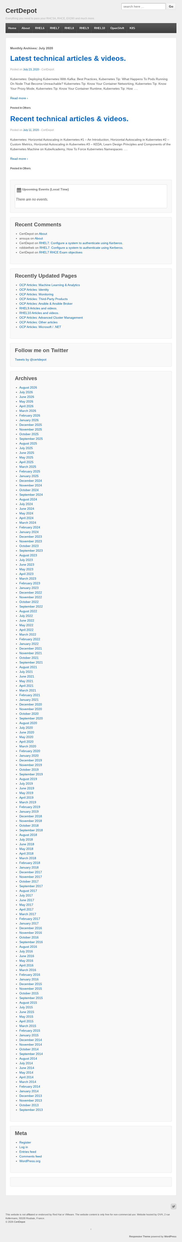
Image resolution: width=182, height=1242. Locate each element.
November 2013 (30, 1100)
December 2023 (30, 536)
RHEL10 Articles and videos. (39, 313)
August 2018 (28, 835)
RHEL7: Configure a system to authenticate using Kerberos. (81, 243)
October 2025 (29, 434)
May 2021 (26, 681)
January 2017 (29, 923)
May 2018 (26, 849)
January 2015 (29, 1035)
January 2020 (29, 755)
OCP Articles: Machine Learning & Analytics (49, 285)
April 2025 (26, 462)
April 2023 (26, 574)
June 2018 (26, 844)
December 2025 (30, 425)
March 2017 (27, 914)
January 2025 (29, 476)
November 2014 (30, 1044)
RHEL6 (39, 28)
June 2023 (26, 564)
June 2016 (26, 956)
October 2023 (29, 546)
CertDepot (21, 10)
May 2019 (26, 793)
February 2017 (29, 918)
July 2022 (26, 616)
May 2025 (26, 457)
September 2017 (31, 886)
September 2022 (31, 606)
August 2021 (28, 667)
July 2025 (26, 448)
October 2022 (29, 602)
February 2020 (29, 751)
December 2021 (30, 648)
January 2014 (29, 1091)
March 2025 (27, 466)
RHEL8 (69, 28)
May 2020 (26, 737)
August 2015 (28, 1002)
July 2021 (26, 671)
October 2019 (29, 769)
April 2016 (26, 965)
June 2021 (26, 676)
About (26, 28)
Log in (23, 1147)
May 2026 (26, 401)
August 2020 (28, 723)
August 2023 (28, 555)
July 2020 (26, 727)
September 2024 (31, 494)
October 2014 (29, 1049)
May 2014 (26, 1072)
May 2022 (26, 625)
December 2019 (30, 760)
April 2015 (26, 1021)
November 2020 (30, 709)
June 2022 (26, 620)
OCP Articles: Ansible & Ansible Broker (46, 303)
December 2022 (30, 592)
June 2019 (26, 788)
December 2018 (30, 816)
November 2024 (30, 485)
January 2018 (29, 867)
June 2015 (26, 1012)
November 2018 (30, 821)
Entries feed (27, 1151)
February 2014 (29, 1086)
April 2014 (26, 1077)
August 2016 (28, 946)
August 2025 (28, 443)
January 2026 (29, 420)
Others (27, 107)
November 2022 (30, 597)
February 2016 (29, 974)
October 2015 (29, 993)
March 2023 (27, 578)
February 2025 (29, 471)
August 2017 (28, 891)
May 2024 (26, 513)
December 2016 (30, 928)
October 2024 (29, 490)
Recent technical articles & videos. (69, 119)
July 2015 (26, 1007)
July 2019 (26, 783)
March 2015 (27, 1026)
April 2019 (26, 797)
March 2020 (27, 746)
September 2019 (31, 774)
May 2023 (26, 569)
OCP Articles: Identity (34, 289)
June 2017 (26, 900)
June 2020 (26, 732)
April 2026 (26, 406)
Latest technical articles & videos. (68, 58)
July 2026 (26, 392)
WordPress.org (29, 1161)
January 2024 (29, 532)
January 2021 (29, 699)
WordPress (170, 1236)
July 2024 (26, 504)
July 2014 (26, 1063)
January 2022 (29, 644)
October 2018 (29, 825)
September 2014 (31, 1054)
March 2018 (27, 858)
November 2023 (30, 541)
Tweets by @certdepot (30, 359)
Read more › (19, 98)
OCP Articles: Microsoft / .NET (40, 327)
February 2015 (29, 1030)
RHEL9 (84, 28)
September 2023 (31, 550)
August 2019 (28, 779)
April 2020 (26, 741)
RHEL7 (54, 28)
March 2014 (27, 1082)
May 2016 (26, 960)
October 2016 (29, 937)
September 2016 (31, 942)
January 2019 (29, 811)
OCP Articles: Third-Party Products (43, 299)
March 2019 (27, 802)
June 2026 (26, 397)
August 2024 (28, 499)
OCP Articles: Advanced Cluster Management (51, 317)
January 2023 (29, 588)
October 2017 (29, 881)
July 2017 (26, 895)
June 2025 (26, 452)
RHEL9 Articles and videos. (38, 308)
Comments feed (30, 1156)
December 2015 (30, 984)
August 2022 (28, 611)
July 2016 (26, 951)
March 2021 (27, 690)
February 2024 (29, 527)
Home (12, 28)
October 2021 (29, 658)
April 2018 (26, 853)
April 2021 (26, 685)
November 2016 (30, 932)
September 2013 (31, 1110)
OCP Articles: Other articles (38, 322)
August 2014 (28, 1058)
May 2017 (26, 904)
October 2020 (29, 713)
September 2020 (31, 718)
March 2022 (27, 634)
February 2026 (29, 415)
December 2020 (30, 704)
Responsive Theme (139, 1236)
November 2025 (30, 429)
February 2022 (29, 639)
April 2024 (26, 518)
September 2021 (31, 662)
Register (25, 1142)
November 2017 (30, 877)
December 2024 (30, 480)
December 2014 (30, 1040)
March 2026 (27, 411)
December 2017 (30, 872)
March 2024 (27, 522)
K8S (132, 28)
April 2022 (26, 630)
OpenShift (117, 28)
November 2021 (30, 653)
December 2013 (30, 1096)
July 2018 (26, 839)
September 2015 (31, 998)
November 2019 (30, 765)
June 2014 (26, 1068)
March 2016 (27, 970)
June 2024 (26, 508)
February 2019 (29, 807)
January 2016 (29, 979)
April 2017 (26, 909)
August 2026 (28, 387)
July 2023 (26, 560)
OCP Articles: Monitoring (36, 294)
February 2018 (29, 863)
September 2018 (31, 830)
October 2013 (29, 1105)
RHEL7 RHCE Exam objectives (60, 252)
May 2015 (26, 1016)
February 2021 (29, 695)
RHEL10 (99, 28)
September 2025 (31, 438)
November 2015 (30, 988)
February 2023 (29, 583)
